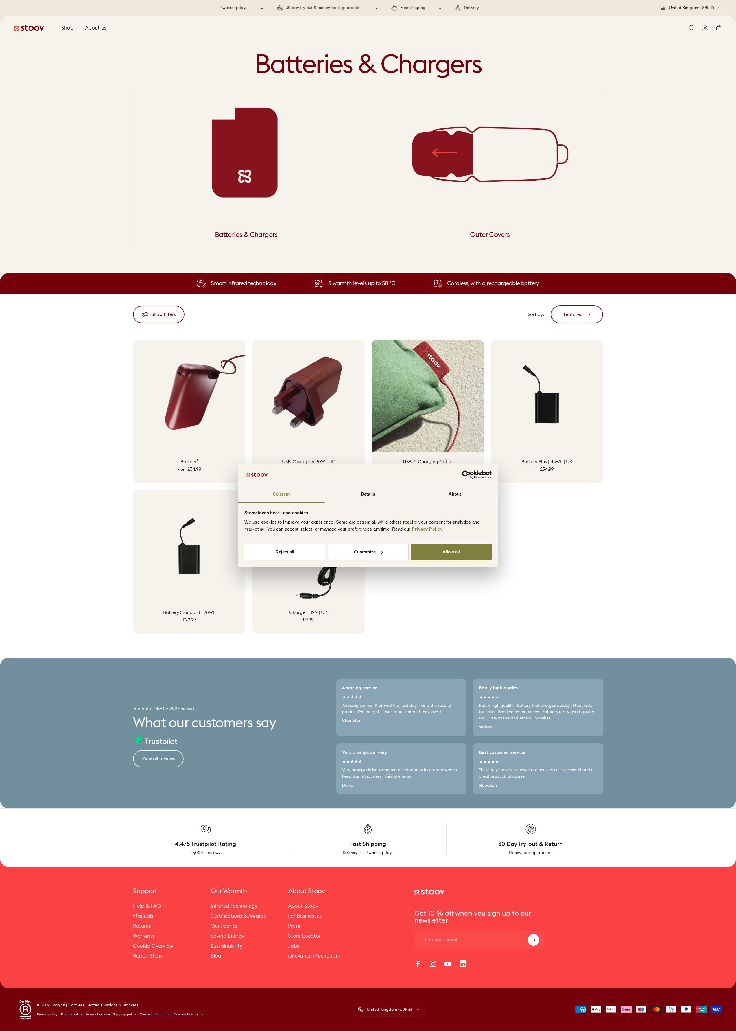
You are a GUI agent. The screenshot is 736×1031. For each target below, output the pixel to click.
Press (294, 926)
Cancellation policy (188, 1014)
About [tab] (455, 493)
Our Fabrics (224, 926)
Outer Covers (490, 234)
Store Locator (304, 935)
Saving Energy (227, 935)
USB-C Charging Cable (427, 461)
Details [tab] (368, 493)
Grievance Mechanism (314, 955)
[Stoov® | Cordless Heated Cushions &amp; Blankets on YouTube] (447, 963)
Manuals (143, 915)
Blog (216, 955)
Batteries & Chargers (246, 234)
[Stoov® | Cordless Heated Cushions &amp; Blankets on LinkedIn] (463, 963)
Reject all (285, 551)
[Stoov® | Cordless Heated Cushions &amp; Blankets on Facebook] (417, 963)
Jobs (293, 946)
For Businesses (305, 915)
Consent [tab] (281, 493)
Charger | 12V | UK (308, 612)
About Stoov (303, 906)
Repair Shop (147, 955)
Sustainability (226, 946)
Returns (142, 926)
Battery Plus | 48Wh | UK (546, 461)
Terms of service (98, 1014)
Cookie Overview (153, 946)
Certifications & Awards (238, 915)
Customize (365, 551)
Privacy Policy (427, 528)
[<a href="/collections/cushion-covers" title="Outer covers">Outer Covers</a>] (490, 154)
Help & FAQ (147, 906)
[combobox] (691, 8)
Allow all (451, 551)
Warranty (144, 935)
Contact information (155, 1014)
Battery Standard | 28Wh (189, 612)
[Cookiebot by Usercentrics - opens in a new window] (466, 474)
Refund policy (47, 1014)
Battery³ (189, 461)
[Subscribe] (533, 940)
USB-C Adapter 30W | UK (308, 461)
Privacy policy (71, 1014)
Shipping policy (124, 1014)
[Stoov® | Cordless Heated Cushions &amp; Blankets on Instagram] (432, 963)
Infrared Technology (234, 906)
